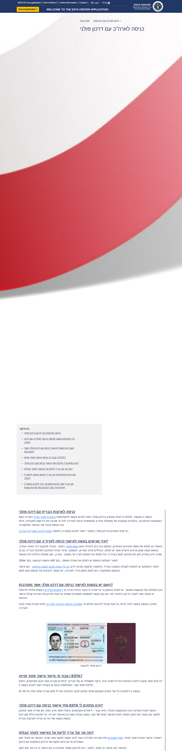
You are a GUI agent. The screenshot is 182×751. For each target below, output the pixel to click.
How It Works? (50, 2)
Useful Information (68, 2)
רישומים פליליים (54, 589)
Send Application (27, 9)
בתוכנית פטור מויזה (45, 516)
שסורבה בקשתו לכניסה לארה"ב (64, 604)
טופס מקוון (72, 546)
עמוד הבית (85, 21)
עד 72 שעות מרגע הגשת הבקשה (50, 566)
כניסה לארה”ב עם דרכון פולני (106, 21)
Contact (83, 2)
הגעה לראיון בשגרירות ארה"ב (35, 531)
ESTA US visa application (29, 2)
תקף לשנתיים (115, 737)
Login (96, 3)
